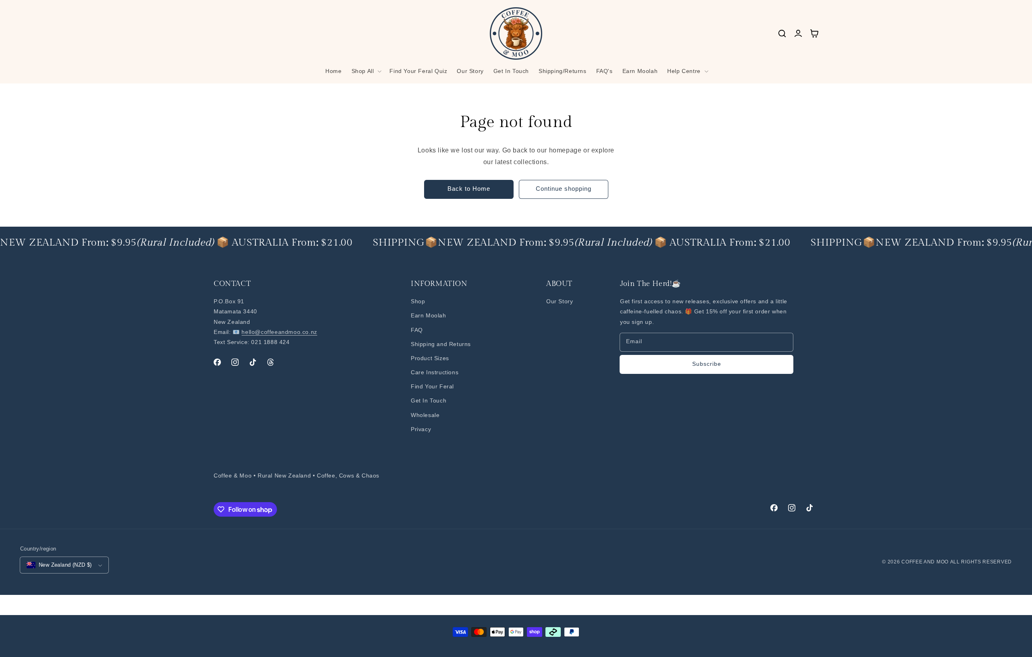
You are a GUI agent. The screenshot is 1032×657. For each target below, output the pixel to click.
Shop (418, 301)
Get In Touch (428, 400)
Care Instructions (434, 372)
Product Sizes (430, 358)
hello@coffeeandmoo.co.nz (279, 332)
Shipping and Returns (441, 344)
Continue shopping (563, 188)
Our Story (559, 301)
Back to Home (468, 188)
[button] (366, 71)
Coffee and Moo (925, 562)
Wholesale (425, 415)
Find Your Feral (432, 386)
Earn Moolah (428, 315)
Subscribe (706, 364)
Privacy (421, 429)
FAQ (417, 330)
